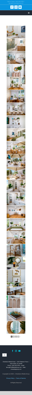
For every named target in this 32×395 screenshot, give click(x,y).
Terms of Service (21, 378)
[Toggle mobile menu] (29, 13)
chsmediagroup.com (16, 369)
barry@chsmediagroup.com (16, 3)
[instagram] (16, 351)
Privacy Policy (10, 378)
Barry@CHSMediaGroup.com (13, 367)
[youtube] (19, 351)
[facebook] (13, 351)
